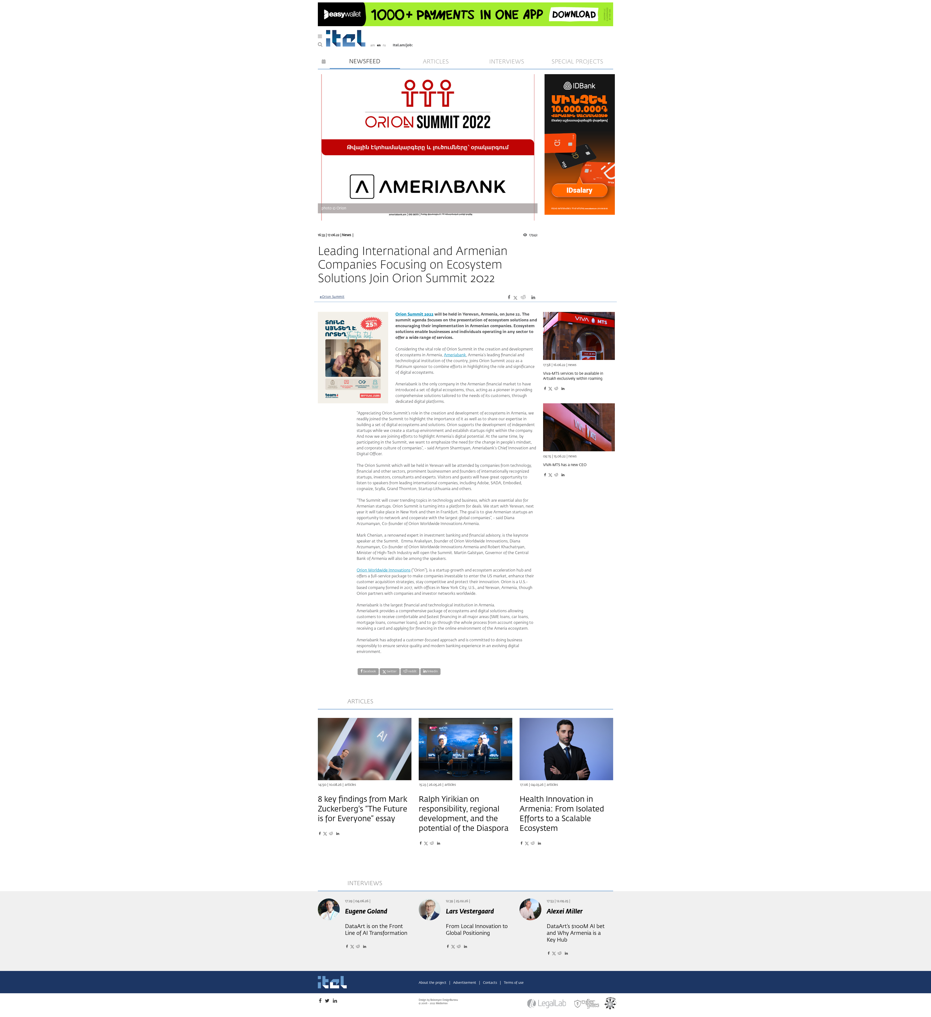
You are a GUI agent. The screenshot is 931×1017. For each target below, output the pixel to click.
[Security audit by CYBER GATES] (586, 1004)
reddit (412, 671)
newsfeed (364, 61)
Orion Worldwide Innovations (383, 570)
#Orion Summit (332, 297)
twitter (391, 671)
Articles (350, 785)
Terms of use (514, 983)
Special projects (577, 62)
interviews (506, 62)
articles (436, 62)
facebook (369, 671)
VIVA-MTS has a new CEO (564, 465)
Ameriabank (455, 355)
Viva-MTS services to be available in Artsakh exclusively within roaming (573, 376)
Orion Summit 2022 (414, 315)
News (346, 235)
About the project (433, 983)
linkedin (432, 671)
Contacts (490, 983)
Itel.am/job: (403, 45)
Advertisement (465, 983)
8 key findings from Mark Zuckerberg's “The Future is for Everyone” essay (362, 809)
